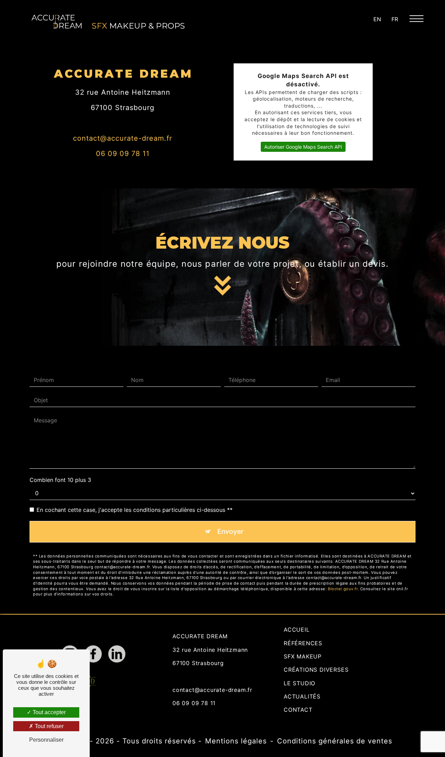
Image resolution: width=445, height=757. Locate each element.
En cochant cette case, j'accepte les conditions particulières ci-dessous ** (135, 509)
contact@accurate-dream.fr (122, 138)
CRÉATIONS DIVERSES (316, 669)
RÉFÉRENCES (303, 643)
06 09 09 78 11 (122, 153)
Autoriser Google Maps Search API (303, 147)
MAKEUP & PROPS (138, 26)
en (377, 19)
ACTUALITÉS (302, 696)
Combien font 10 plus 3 (60, 479)
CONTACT (298, 709)
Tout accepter (48, 712)
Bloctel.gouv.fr (342, 588)
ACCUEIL (297, 629)
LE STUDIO (299, 683)
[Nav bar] (419, 18)
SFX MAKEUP (303, 656)
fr (394, 19)
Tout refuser (48, 726)
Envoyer (230, 531)
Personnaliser (46, 740)
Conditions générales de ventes (334, 741)
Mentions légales (236, 741)
